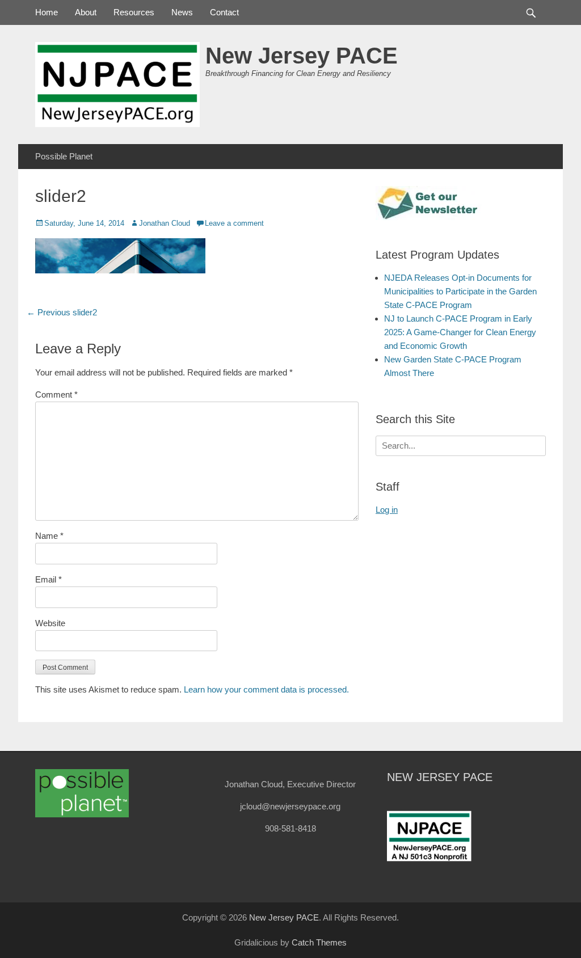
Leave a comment (234, 223)
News (182, 12)
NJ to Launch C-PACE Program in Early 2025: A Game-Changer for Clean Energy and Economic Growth (460, 332)
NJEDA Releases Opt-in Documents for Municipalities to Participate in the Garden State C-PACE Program (460, 291)
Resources (133, 12)
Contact (224, 12)
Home (46, 12)
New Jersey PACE (301, 55)
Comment (56, 394)
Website (50, 623)
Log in (387, 509)
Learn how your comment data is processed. (266, 689)
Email (48, 579)
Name (49, 536)
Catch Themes (319, 942)
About (85, 12)
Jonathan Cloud (164, 223)
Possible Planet (63, 156)
